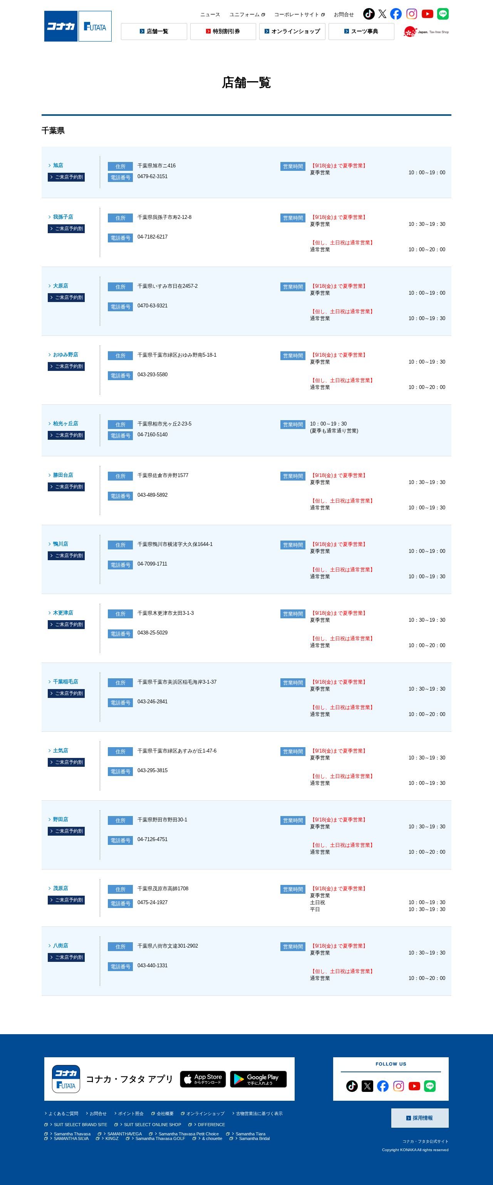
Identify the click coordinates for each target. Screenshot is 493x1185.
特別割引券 (226, 31)
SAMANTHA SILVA (71, 1138)
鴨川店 (60, 544)
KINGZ (112, 1138)
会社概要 (165, 1113)
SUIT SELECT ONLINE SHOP (152, 1124)
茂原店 (60, 888)
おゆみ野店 (65, 354)
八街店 (60, 945)
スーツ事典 (364, 31)
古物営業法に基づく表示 (259, 1113)
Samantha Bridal (254, 1138)
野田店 (60, 819)
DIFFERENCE (211, 1124)
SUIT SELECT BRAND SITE (80, 1124)
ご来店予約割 (69, 177)
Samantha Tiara (250, 1134)
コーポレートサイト (296, 14)
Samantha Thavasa (72, 1134)
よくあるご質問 (63, 1113)
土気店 (60, 750)
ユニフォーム (245, 14)
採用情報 (423, 1118)
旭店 (58, 165)
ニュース (210, 14)
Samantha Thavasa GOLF (160, 1138)
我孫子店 (63, 217)
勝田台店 (63, 475)
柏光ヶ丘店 (65, 423)
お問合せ (344, 14)
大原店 (60, 286)
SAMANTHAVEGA (124, 1134)
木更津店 (63, 613)
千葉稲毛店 (65, 681)
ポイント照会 (131, 1113)
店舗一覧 (157, 31)
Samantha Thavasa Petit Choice (189, 1134)
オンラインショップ (296, 31)
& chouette (212, 1138)
